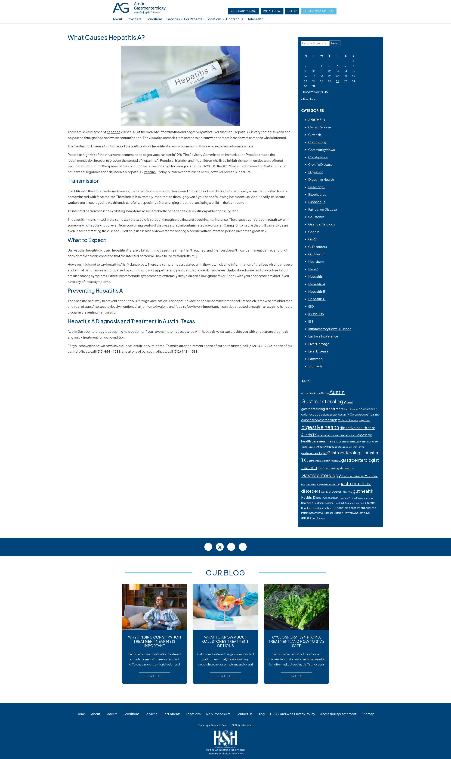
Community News (321, 150)
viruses (105, 250)
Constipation (318, 157)
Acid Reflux (316, 120)
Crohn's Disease (320, 164)
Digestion (315, 172)
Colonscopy (317, 142)
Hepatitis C (317, 299)
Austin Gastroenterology (86, 331)
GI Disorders (317, 247)
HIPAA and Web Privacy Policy (292, 714)
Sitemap (368, 714)
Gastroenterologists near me (335, 468)
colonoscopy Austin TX (335, 414)
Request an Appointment (319, 11)
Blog (261, 714)
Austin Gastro (321, 393)
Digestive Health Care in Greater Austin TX (337, 435)
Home (81, 714)
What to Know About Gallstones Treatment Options (225, 641)
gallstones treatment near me (349, 446)
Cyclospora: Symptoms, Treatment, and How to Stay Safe (296, 641)
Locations (214, 19)
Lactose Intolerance (323, 336)
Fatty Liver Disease (322, 209)
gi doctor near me (340, 491)
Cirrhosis (315, 135)
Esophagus (316, 202)
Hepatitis (315, 276)
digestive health (320, 427)
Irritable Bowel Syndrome (349, 512)
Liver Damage (318, 344)
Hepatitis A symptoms (362, 498)
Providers (134, 19)
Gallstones (316, 217)
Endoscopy (316, 187)
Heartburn (316, 261)
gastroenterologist (314, 453)
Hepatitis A (316, 284)
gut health (363, 491)
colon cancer (367, 409)
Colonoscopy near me (365, 414)
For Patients (193, 19)
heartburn (333, 497)
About (117, 19)
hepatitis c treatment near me (356, 508)
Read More (154, 675)
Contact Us (234, 19)
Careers (112, 714)
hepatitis (113, 132)
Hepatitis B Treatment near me (348, 503)
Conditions (154, 19)
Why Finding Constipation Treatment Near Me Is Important (154, 641)
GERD (312, 239)
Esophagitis (317, 194)
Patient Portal (272, 11)
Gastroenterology (321, 224)
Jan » (313, 99)
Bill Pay (292, 11)
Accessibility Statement (338, 714)
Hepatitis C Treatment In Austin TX (318, 508)
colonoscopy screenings (319, 420)
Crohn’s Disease (348, 420)
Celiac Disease (319, 127)
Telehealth (255, 19)
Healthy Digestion (314, 497)
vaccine (150, 172)
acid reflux (307, 393)
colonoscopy (310, 414)
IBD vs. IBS (316, 314)
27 (337, 81)
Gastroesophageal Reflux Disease (322, 484)
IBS (310, 321)
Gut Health (316, 254)
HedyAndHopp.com (232, 753)
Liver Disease (318, 351)
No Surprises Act (218, 714)
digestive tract (325, 446)
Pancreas (315, 359)
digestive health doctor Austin (346, 442)
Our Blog (225, 572)
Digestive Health (321, 179)
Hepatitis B (316, 291)
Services (173, 19)
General (314, 232)
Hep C (313, 269)
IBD (311, 306)
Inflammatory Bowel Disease (329, 329)
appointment (193, 346)
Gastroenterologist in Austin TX (324, 460)
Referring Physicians (243, 11)
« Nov (304, 99)
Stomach (315, 366)
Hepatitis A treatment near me (317, 502)
